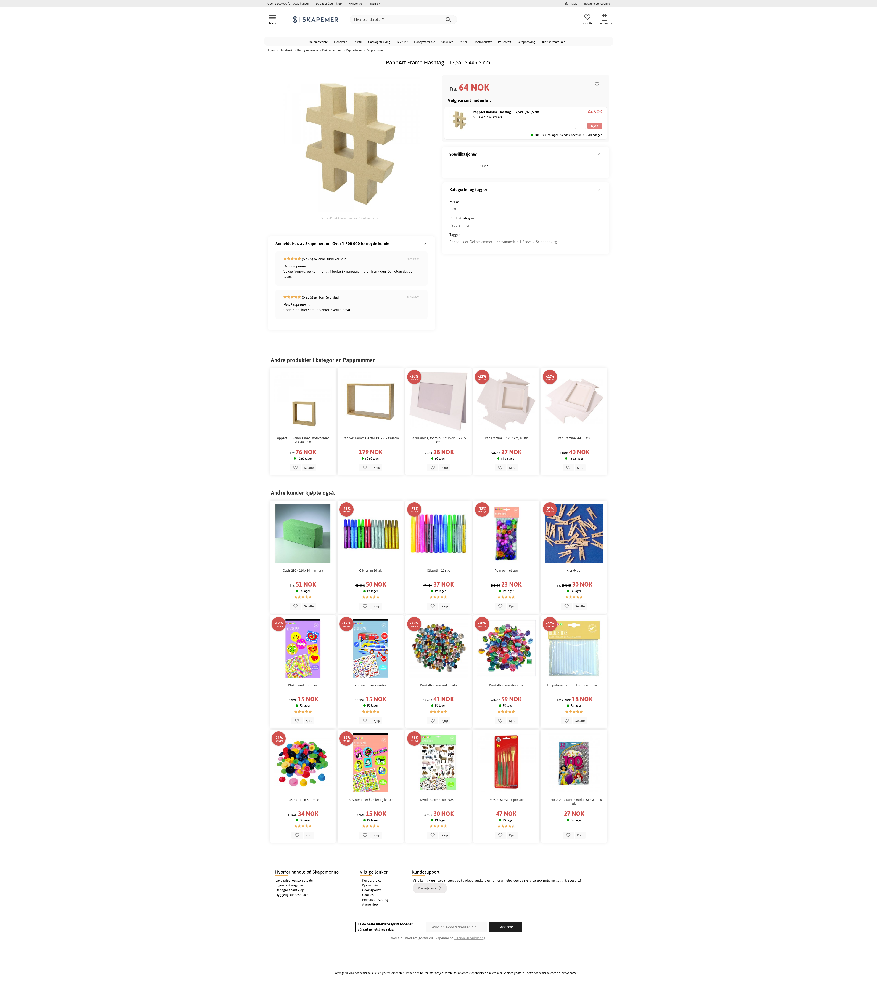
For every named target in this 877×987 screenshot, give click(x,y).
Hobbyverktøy (483, 42)
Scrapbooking (526, 42)
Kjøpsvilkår (370, 885)
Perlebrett (504, 42)
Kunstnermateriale (553, 42)
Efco (452, 209)
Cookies (368, 895)
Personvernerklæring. (470, 938)
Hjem (271, 50)
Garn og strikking (379, 42)
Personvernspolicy (375, 900)
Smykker (447, 42)
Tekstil (357, 42)
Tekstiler (402, 42)
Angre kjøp (370, 904)
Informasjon (571, 3)
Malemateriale (318, 42)
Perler (463, 42)
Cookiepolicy (371, 890)
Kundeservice (372, 880)
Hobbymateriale (424, 42)
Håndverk (340, 42)
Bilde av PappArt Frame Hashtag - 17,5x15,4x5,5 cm (349, 218)
